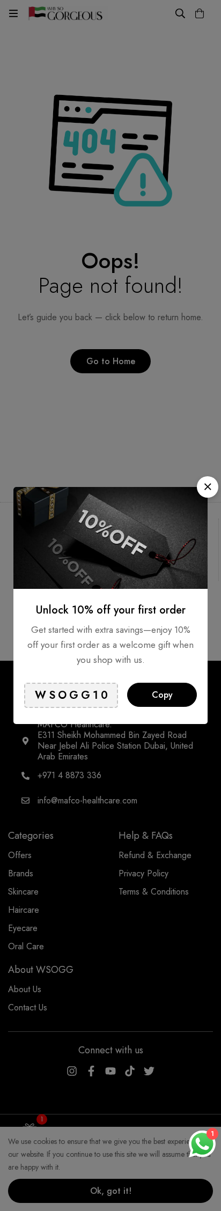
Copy (162, 695)
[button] (207, 487)
